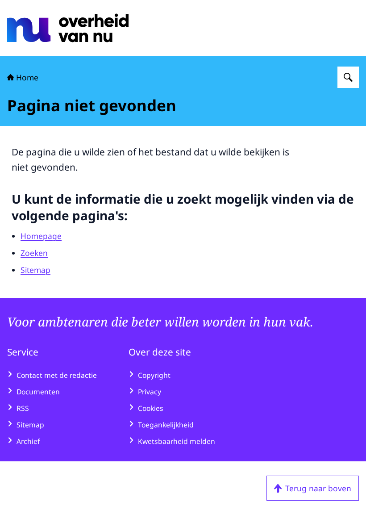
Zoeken (34, 252)
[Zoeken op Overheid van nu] (348, 77)
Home (27, 77)
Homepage (41, 235)
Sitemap (35, 269)
